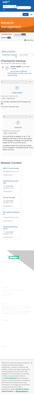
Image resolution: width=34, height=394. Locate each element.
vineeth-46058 (17, 92)
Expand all (6, 55)
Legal (3, 339)
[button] (31, 363)
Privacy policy (6, 334)
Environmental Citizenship (9, 331)
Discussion (20, 34)
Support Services (7, 349)
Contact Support (7, 352)
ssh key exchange (9, 197)
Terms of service (7, 336)
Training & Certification (9, 354)
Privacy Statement (10, 378)
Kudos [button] (30, 81)
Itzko (6, 217)
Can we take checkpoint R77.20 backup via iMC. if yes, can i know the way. (20, 73)
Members (5, 37)
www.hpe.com (9, 311)
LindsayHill (18, 127)
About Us (5, 323)
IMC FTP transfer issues (11, 168)
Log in (25, 14)
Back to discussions (9, 51)
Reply (3, 98)
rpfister (7, 171)
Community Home (6, 34)
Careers (4, 326)
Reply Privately (11, 98)
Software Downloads (8, 357)
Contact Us (5, 328)
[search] (15, 6)
